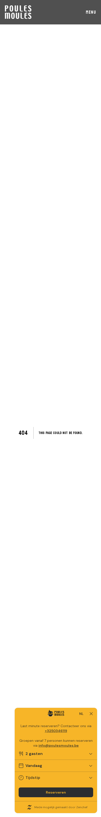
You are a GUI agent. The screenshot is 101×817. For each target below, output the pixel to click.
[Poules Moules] (18, 12)
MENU (91, 12)
